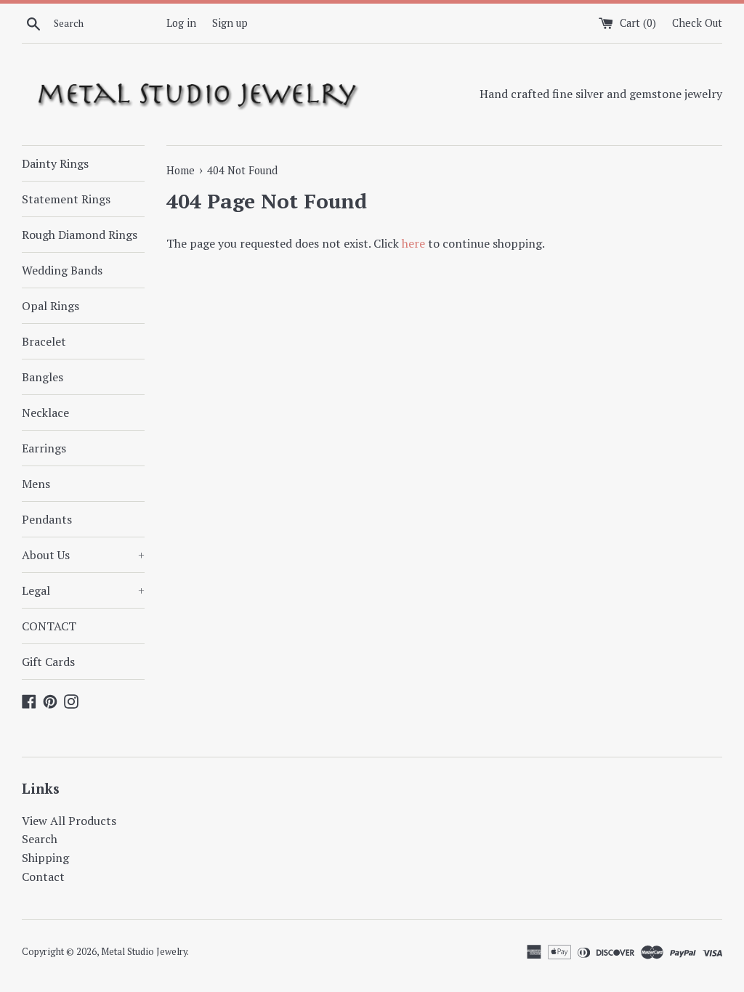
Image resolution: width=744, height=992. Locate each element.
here (413, 243)
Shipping (45, 858)
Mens (36, 484)
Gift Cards (48, 662)
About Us (83, 555)
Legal (83, 590)
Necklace (45, 412)
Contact (43, 877)
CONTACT (49, 626)
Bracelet (44, 341)
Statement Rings (66, 199)
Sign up (230, 23)
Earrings (44, 448)
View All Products (69, 821)
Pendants (47, 519)
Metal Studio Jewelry (144, 952)
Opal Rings (50, 306)
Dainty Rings (55, 163)
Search (39, 839)
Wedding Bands (62, 270)
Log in (181, 23)
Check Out (697, 23)
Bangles (42, 377)
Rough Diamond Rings (79, 235)
